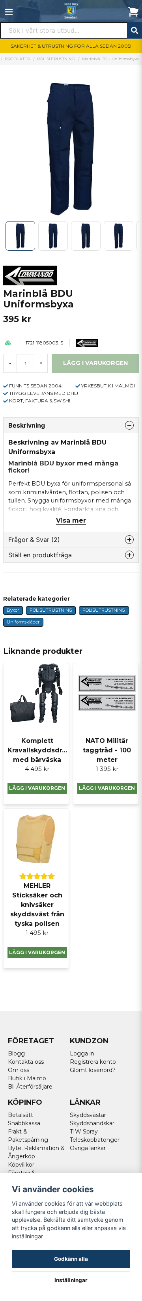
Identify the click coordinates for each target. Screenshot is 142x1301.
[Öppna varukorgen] (133, 12)
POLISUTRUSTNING (56, 58)
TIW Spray (84, 1131)
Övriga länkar (88, 1148)
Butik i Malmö (27, 1078)
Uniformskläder (23, 622)
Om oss (18, 1070)
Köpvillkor (21, 1164)
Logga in (82, 1053)
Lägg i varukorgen (37, 788)
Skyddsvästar (88, 1115)
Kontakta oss (26, 1061)
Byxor (13, 610)
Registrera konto (93, 1061)
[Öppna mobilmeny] (8, 12)
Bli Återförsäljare (30, 1086)
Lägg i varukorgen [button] (37, 952)
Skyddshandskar (92, 1123)
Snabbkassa (24, 1123)
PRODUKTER (17, 58)
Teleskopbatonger (95, 1139)
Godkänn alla (71, 1259)
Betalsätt (20, 1115)
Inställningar (71, 1280)
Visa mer (71, 520)
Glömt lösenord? (93, 1070)
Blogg (16, 1053)
